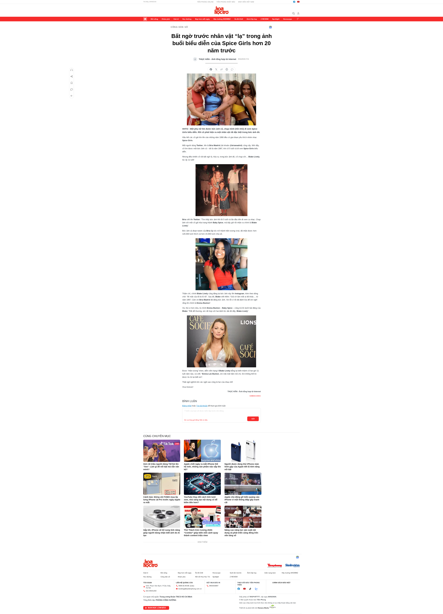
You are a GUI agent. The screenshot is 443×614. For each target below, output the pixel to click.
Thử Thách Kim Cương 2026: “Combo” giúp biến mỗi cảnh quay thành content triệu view (201, 533)
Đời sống (154, 19)
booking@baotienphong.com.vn (190, 589)
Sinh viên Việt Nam (246, 2)
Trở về (71, 96)
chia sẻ (211, 69)
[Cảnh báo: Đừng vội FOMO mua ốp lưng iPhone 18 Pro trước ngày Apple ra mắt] (161, 484)
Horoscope (287, 19)
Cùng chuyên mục (157, 436)
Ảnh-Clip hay (252, 19)
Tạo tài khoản (202, 406)
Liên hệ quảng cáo (184, 583)
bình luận (232, 69)
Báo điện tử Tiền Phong (221, 10)
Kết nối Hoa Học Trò (202, 577)
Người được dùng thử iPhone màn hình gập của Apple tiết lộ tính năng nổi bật (242, 467)
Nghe (71, 70)
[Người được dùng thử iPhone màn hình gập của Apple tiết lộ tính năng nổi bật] (242, 451)
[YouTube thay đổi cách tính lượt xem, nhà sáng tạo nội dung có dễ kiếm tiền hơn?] (202, 484)
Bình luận (71, 89)
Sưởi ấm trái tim (235, 573)
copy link (221, 69)
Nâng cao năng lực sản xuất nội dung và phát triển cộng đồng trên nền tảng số (241, 533)
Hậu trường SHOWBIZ (222, 19)
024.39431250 (151, 591)
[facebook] (294, 2)
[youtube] (298, 2)
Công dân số (179, 27)
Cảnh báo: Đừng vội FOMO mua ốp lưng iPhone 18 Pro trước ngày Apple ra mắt (161, 500)
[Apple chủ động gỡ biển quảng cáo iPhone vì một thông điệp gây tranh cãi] (242, 484)
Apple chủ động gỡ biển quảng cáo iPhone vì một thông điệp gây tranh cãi (241, 500)
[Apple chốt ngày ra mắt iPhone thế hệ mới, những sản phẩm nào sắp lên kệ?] (202, 451)
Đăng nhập (186, 406)
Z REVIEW (264, 19)
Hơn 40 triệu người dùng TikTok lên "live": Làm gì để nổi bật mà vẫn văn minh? (161, 467)
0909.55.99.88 (183, 586)
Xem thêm (298, 19)
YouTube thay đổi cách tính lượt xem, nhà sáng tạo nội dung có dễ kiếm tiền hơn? (200, 500)
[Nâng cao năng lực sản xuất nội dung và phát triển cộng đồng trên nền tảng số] (242, 517)
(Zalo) (192, 586)
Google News (270, 27)
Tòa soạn (147, 583)
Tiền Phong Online (205, 2)
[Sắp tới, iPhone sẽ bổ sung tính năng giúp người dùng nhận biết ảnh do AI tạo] (161, 517)
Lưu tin (71, 83)
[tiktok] (251, 588)
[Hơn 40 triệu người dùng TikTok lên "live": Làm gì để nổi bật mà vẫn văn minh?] (161, 451)
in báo (226, 69)
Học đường (186, 19)
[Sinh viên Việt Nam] (292, 566)
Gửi (253, 419)
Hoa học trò (150, 563)
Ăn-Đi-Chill (238, 19)
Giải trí (176, 19)
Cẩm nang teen (270, 573)
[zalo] (258, 589)
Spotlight (275, 19)
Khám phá (166, 19)
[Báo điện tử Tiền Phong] (274, 566)
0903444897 (213, 586)
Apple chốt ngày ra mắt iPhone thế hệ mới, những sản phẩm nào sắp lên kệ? (202, 467)
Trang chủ (145, 19)
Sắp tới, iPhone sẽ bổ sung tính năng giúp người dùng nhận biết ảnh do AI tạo (161, 533)
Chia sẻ (71, 76)
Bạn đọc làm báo (157, 608)
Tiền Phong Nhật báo (225, 2)
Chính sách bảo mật (281, 583)
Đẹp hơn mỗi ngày (202, 19)
